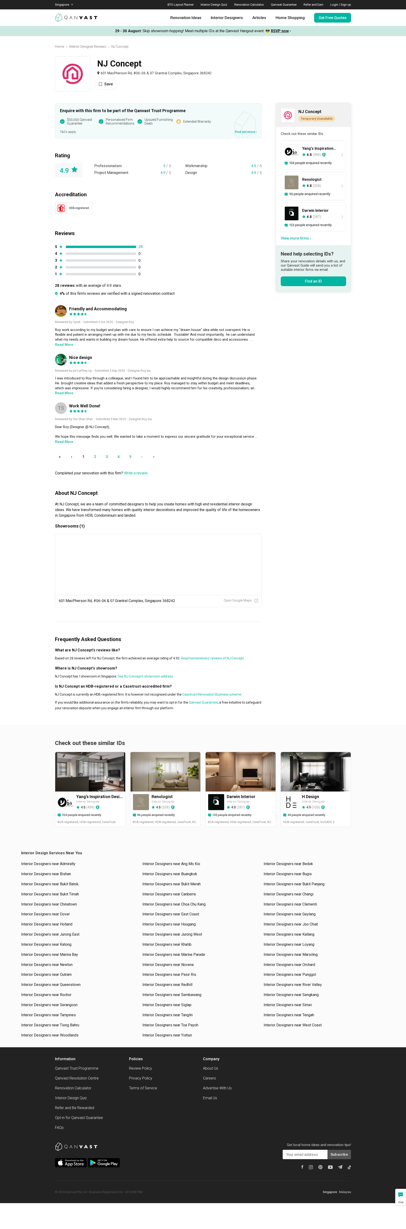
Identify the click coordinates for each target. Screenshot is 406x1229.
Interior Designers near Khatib (166, 944)
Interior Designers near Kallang (289, 934)
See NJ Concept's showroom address (145, 676)
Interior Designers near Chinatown (49, 904)
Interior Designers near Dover (45, 914)
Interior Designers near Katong (46, 944)
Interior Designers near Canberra (169, 894)
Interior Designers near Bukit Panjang (294, 884)
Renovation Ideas (185, 17)
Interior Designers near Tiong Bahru (50, 1025)
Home (59, 46)
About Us (210, 1068)
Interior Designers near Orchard (289, 964)
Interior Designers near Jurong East (50, 934)
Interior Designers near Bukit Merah (171, 884)
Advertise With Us (217, 1088)
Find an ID (313, 281)
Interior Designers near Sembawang (171, 995)
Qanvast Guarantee (284, 4)
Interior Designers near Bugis (288, 874)
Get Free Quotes (333, 18)
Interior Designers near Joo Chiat (291, 924)
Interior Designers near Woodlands (49, 1035)
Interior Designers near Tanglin (167, 1015)
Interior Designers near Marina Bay (49, 954)
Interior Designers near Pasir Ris (169, 974)
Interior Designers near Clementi (290, 904)
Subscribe (339, 1154)
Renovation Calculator (249, 4)
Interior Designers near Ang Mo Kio (171, 864)
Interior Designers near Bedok (288, 864)
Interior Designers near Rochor (46, 995)
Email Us (210, 1098)
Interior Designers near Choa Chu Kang (174, 904)
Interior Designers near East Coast (170, 914)
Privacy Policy (140, 1078)
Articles (259, 17)
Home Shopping (290, 17)
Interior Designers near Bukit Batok (49, 884)
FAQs (59, 1127)
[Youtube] (330, 1167)
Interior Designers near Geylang (290, 914)
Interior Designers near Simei (288, 1005)
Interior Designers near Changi (288, 894)
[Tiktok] (349, 1167)
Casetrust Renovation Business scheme (211, 694)
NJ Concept (120, 46)
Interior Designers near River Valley (293, 984)
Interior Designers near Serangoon (49, 1005)
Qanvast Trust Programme (76, 1068)
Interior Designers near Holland (46, 924)
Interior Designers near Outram (46, 974)
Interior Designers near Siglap (166, 1005)
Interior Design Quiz (214, 4)
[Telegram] (340, 1167)
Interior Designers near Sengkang (291, 995)
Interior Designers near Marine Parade (173, 954)
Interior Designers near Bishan (46, 874)
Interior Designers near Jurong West (172, 934)
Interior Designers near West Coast (293, 1025)
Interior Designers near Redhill (167, 984)
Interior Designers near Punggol (290, 974)
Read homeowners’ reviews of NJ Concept (212, 658)
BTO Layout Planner (181, 4)
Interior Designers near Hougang (169, 924)
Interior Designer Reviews (87, 46)
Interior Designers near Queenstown (51, 984)
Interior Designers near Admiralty (48, 864)
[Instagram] (311, 1167)
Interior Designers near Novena (168, 964)
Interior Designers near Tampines (48, 1015)
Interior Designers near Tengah (289, 1015)
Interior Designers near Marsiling (291, 954)
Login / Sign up (340, 4)
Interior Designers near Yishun (167, 1035)
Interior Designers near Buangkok (169, 874)
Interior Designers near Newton (47, 964)
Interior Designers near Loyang (289, 944)
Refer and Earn (313, 4)
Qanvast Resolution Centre (77, 1078)
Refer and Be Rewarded (74, 1108)
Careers (209, 1078)
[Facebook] (302, 1167)
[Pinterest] (320, 1167)
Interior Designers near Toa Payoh (170, 1025)
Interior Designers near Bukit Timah (50, 894)
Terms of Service (143, 1088)
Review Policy (140, 1068)
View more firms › (296, 238)
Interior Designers (227, 17)
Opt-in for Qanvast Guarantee (79, 1117)
